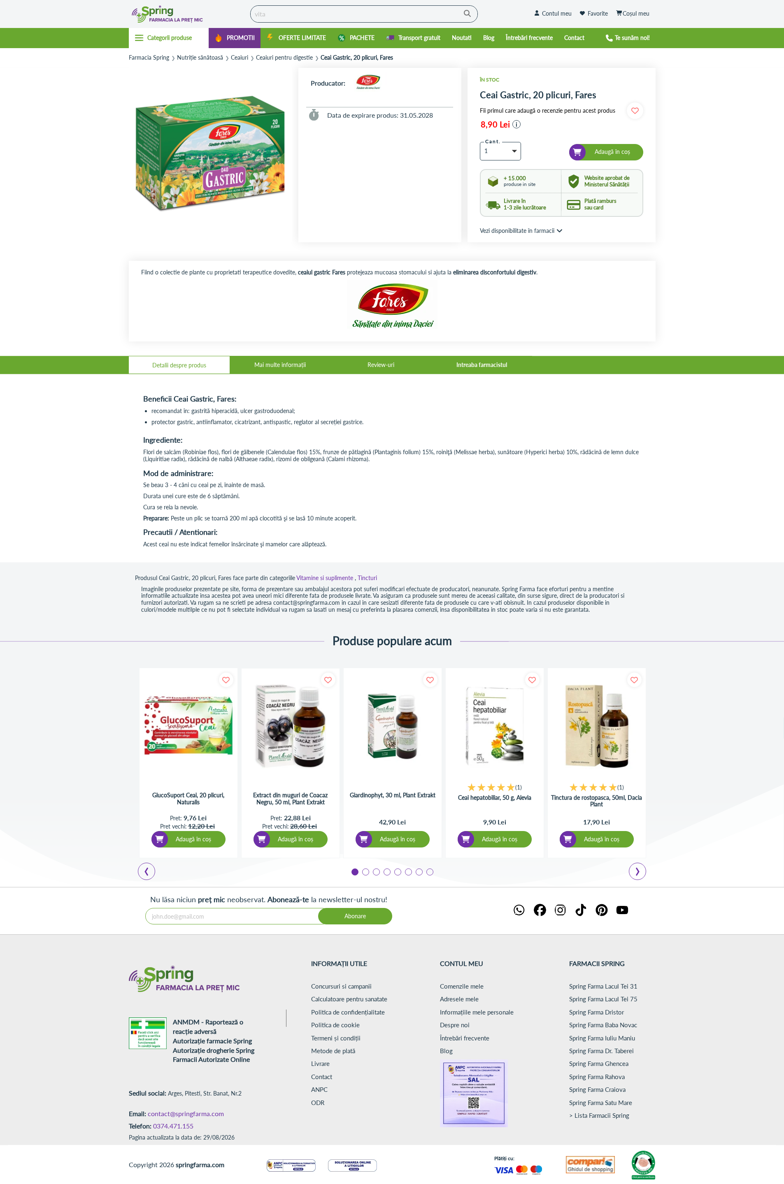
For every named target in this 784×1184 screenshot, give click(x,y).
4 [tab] (386, 871)
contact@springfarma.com (186, 1113)
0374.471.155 (173, 1126)
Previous (151, 872)
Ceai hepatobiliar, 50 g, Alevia (494, 797)
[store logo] (187, 14)
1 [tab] (354, 871)
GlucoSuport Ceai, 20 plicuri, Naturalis (188, 799)
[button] (516, 124)
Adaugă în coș (193, 839)
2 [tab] (365, 871)
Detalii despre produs (179, 365)
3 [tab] (376, 871)
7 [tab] (418, 871)
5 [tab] (397, 871)
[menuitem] (235, 38)
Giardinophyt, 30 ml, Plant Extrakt (392, 795)
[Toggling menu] (169, 38)
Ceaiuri (239, 57)
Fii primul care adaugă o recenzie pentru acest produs (547, 110)
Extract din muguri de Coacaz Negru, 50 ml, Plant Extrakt (290, 799)
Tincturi (367, 577)
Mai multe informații (280, 364)
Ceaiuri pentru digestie (284, 57)
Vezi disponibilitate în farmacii (517, 230)
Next (639, 872)
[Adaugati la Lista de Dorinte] (226, 680)
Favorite (598, 13)
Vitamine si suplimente (324, 577)
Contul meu (557, 13)
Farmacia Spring (149, 57)
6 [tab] (408, 871)
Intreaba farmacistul (481, 364)
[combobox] (364, 14)
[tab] (179, 365)
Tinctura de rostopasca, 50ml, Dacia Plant (596, 801)
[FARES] (368, 83)
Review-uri (381, 364)
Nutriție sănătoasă (200, 57)
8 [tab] (429, 871)
